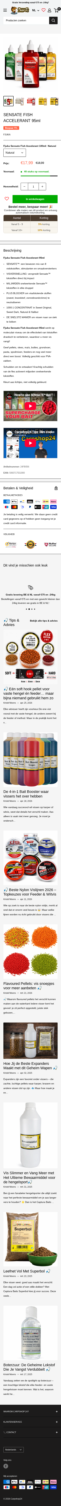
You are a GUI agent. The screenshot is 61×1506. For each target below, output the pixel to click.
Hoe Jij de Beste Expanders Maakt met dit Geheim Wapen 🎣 (30, 1065)
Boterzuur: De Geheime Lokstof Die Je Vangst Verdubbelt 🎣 (29, 1367)
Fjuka (7, 134)
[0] (56, 10)
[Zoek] (53, 20)
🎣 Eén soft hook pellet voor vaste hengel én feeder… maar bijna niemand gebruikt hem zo (28, 693)
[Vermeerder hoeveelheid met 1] (42, 186)
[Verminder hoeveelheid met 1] (24, 186)
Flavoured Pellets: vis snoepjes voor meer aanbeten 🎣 (28, 985)
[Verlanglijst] (44, 11)
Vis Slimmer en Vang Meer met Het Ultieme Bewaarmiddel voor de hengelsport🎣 (29, 1177)
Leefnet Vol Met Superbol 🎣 (26, 1271)
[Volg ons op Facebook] (5, 1466)
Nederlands (10, 1450)
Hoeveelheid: (11, 186)
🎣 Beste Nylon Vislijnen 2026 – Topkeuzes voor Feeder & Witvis (29, 892)
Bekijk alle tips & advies (44, 620)
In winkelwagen (35, 199)
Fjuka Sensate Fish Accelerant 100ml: (29, 146)
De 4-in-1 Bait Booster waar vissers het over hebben (26, 793)
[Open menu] (5, 10)
